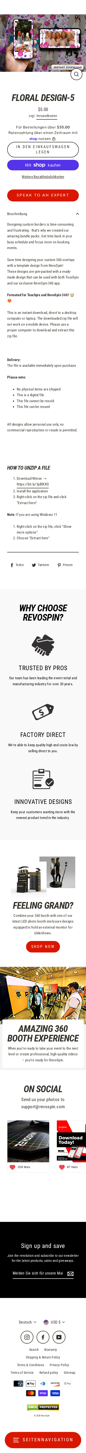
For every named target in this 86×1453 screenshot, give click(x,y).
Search (34, 1350)
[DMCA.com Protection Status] (43, 1407)
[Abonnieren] (70, 1273)
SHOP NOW (43, 946)
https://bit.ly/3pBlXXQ (33, 484)
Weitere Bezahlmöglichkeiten (43, 177)
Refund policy (48, 1373)
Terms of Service (22, 1373)
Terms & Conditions (30, 1365)
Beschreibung (17, 214)
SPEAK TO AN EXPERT (43, 195)
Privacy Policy (59, 1365)
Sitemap (69, 1373)
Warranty (50, 1350)
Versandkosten (46, 116)
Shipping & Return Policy (43, 1357)
